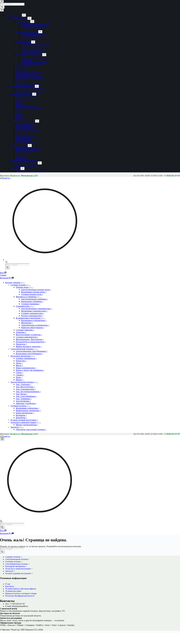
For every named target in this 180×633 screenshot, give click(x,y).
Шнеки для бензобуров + (27, 425)
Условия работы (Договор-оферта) (20, 589)
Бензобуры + (21, 417)
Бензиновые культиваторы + (34, 320)
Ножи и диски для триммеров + (30, 370)
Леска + (19, 363)
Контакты (9, 586)
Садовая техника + (19, 285)
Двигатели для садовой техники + (31, 429)
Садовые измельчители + (27, 337)
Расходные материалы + (21, 356)
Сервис (3, 275)
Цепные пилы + (23, 287)
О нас (7, 584)
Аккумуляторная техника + (23, 382)
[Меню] (2, 439)
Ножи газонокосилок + (26, 368)
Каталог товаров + (13, 282)
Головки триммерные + (26, 358)
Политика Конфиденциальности (20, 596)
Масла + (19, 365)
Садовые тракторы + (25, 330)
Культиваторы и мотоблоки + (29, 318)
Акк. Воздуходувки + (25, 387)
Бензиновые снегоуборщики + (29, 353)
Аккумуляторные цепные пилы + (36, 289)
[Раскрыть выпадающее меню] (24, 283)
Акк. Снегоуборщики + (26, 396)
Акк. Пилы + (22, 394)
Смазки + (20, 375)
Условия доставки (13, 591)
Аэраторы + (21, 332)
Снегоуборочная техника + (23, 349)
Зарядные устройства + (26, 403)
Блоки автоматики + (25, 413)
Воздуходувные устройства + (29, 334)
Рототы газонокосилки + (32, 316)
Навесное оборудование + (32, 327)
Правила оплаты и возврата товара (21, 593)
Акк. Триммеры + (24, 399)
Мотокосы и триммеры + (27, 297)
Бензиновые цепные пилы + (34, 292)
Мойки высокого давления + (29, 346)
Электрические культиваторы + (35, 325)
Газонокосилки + (23, 306)
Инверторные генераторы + (28, 410)
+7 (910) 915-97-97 (172, 176)
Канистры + (21, 361)
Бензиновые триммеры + (32, 301)
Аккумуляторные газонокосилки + (36, 308)
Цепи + (19, 377)
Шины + (19, 380)
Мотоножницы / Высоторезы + (30, 339)
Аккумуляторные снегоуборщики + (32, 351)
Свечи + (19, 372)
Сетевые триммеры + (30, 304)
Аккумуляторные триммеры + (34, 299)
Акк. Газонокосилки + (26, 389)
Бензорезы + (21, 415)
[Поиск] (7, 267)
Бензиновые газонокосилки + (34, 311)
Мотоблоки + (27, 323)
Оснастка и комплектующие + (24, 422)
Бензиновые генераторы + (27, 408)
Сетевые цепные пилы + (32, 294)
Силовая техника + (19, 406)
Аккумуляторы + (23, 401)
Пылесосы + (21, 344)
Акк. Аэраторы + (23, 384)
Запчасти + (15, 427)
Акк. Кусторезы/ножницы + (28, 391)
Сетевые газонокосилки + (32, 313)
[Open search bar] (6, 262)
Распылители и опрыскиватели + (31, 342)
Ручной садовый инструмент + (24, 420)
